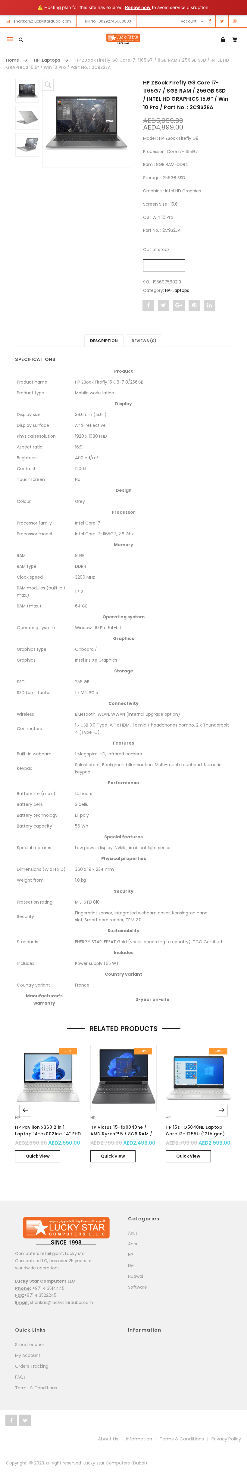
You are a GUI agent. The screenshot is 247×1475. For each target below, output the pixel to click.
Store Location (30, 1345)
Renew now (138, 7)
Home (12, 60)
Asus (133, 1233)
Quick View (38, 1156)
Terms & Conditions (36, 1388)
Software (137, 1287)
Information (139, 1439)
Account (188, 21)
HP (17, 1118)
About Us (108, 1439)
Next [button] (221, 1110)
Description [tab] (104, 341)
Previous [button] (25, 1110)
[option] (86, 123)
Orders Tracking (31, 1366)
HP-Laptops (47, 60)
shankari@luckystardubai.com (42, 21)
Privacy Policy (226, 1439)
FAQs (20, 1377)
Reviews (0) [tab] (144, 341)
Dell (132, 1265)
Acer (133, 1244)
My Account (27, 1355)
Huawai (135, 1276)
